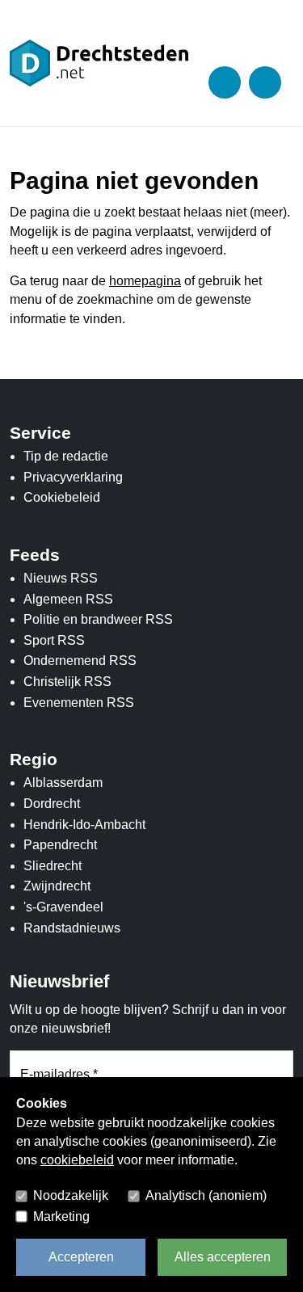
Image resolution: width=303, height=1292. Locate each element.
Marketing (61, 1216)
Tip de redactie (65, 456)
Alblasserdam (63, 782)
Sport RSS (54, 640)
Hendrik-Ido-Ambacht (84, 824)
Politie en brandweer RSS (98, 619)
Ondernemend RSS (80, 660)
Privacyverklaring (73, 477)
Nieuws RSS (60, 578)
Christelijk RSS (67, 681)
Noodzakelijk (70, 1195)
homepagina (145, 281)
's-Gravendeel (63, 907)
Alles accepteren (223, 1257)
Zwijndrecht (56, 886)
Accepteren (81, 1257)
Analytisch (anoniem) (206, 1195)
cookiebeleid (77, 1160)
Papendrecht (60, 845)
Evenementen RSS (78, 702)
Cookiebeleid (61, 497)
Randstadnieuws (71, 928)
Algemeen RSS (68, 599)
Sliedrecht (52, 866)
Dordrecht (51, 803)
